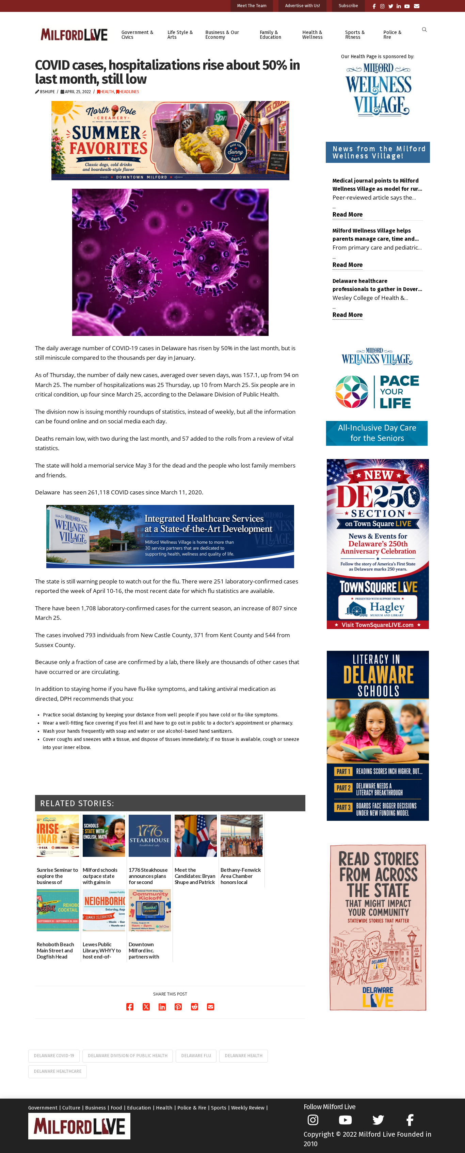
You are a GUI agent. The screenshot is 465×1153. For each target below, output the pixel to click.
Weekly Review (247, 1108)
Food (116, 1108)
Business (95, 1108)
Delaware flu (196, 1055)
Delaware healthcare (57, 1071)
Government (43, 1108)
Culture (71, 1108)
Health (107, 91)
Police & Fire (191, 1108)
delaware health (243, 1055)
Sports (218, 1108)
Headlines (129, 91)
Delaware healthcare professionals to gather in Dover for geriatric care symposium (375, 285)
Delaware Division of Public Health (127, 1055)
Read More (348, 214)
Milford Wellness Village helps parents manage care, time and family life (374, 235)
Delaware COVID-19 (54, 1055)
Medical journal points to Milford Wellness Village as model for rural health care (378, 185)
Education (139, 1108)
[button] (424, 30)
